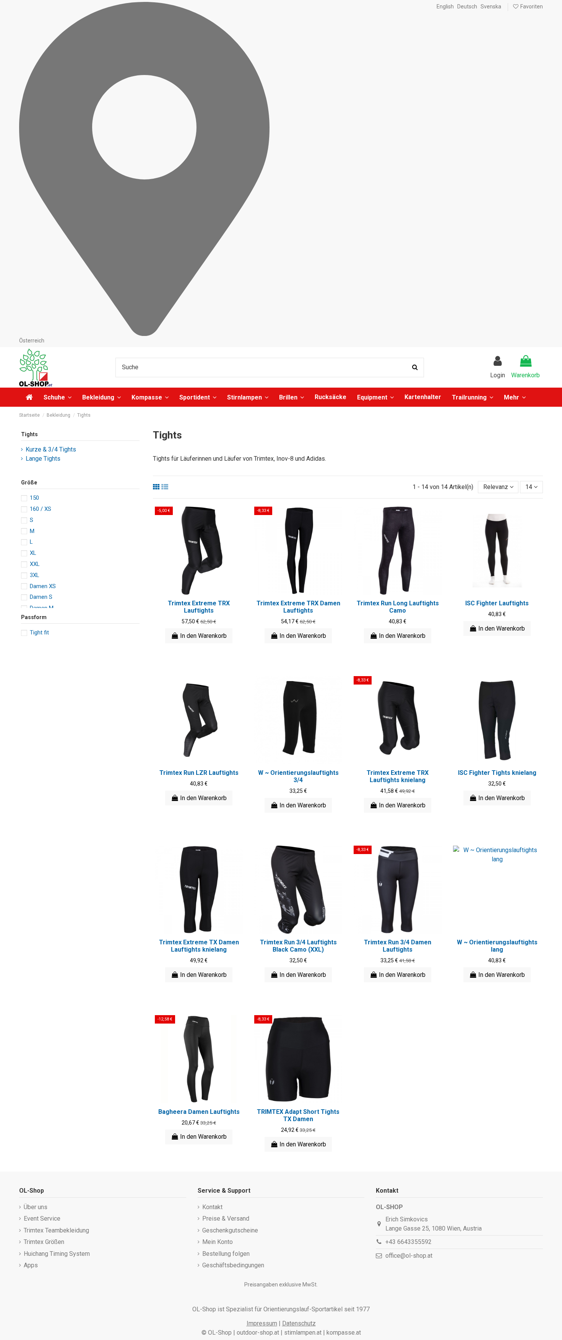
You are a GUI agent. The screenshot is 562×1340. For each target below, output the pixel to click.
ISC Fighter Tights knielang (497, 772)
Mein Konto (217, 1241)
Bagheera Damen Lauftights (199, 1111)
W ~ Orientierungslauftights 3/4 (298, 776)
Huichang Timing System (57, 1253)
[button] (515, 397)
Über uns (35, 1207)
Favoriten (531, 6)
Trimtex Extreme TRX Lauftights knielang (398, 776)
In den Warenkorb (203, 635)
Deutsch (467, 6)
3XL (34, 575)
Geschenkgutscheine (230, 1230)
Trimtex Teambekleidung (56, 1230)
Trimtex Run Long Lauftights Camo (398, 607)
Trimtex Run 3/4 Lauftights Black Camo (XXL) (298, 946)
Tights (29, 434)
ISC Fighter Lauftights (497, 603)
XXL (35, 564)
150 (34, 497)
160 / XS (40, 508)
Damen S (41, 596)
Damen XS (43, 586)
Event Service (42, 1218)
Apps (31, 1265)
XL (33, 552)
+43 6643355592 (408, 1241)
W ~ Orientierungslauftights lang (497, 946)
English (445, 6)
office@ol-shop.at (408, 1255)
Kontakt (212, 1207)
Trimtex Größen (44, 1241)
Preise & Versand (225, 1218)
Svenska (491, 6)
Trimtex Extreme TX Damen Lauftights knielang (199, 946)
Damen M (42, 608)
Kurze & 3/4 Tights (51, 449)
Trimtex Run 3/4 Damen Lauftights (397, 946)
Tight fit (39, 632)
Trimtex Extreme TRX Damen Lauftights (298, 607)
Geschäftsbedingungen (233, 1265)
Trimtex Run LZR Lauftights (199, 772)
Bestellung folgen (226, 1253)
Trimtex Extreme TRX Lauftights (199, 607)
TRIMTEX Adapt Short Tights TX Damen (298, 1115)
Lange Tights (43, 458)
